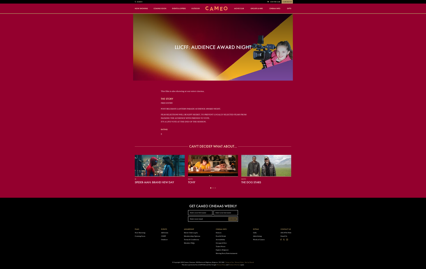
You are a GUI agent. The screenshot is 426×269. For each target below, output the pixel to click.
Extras (256, 229)
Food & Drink (221, 236)
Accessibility (220, 239)
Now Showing (141, 8)
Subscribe (232, 219)
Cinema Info (274, 8)
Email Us (284, 236)
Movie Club (239, 8)
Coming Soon (160, 8)
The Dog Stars (251, 182)
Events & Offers (179, 8)
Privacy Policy (239, 262)
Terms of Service (234, 265)
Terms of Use (229, 262)
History (218, 233)
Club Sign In (287, 2)
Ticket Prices (220, 246)
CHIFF (163, 236)
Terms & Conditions (191, 239)
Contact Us (286, 229)
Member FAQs (189, 243)
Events (164, 229)
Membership (189, 229)
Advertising (257, 236)
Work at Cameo (259, 239)
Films (137, 229)
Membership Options (192, 236)
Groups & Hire (257, 8)
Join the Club (275, 2)
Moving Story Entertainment (226, 253)
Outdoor (195, 8)
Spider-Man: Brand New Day (154, 182)
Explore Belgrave (222, 250)
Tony (191, 182)
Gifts (289, 8)
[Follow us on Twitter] (284, 240)
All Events (164, 233)
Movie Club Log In (191, 233)
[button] (210, 188)
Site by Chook (249, 262)
